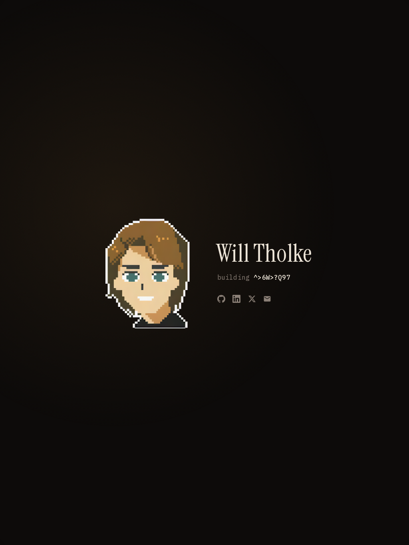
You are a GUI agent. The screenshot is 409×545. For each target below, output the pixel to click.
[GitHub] (221, 299)
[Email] (267, 299)
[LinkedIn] (236, 299)
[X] (252, 299)
